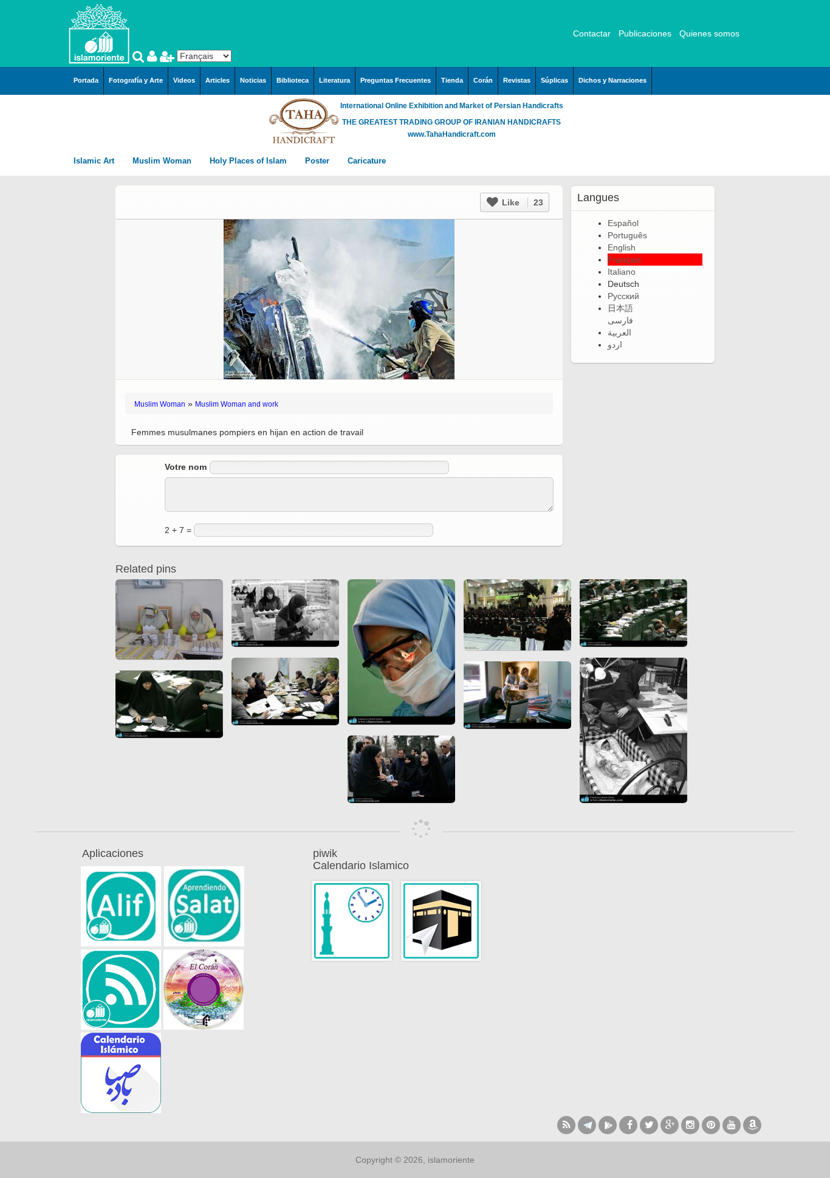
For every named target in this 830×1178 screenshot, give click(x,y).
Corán (483, 80)
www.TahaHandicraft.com (452, 134)
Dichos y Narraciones (612, 80)
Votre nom (186, 467)
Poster (318, 160)
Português (627, 235)
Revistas (516, 80)
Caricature (367, 160)
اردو (615, 345)
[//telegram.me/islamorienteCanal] (587, 1125)
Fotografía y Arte (136, 80)
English (622, 247)
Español (623, 223)
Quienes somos (709, 33)
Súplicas (554, 80)
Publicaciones (645, 33)
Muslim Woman (163, 160)
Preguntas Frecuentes (395, 80)
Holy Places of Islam (249, 160)
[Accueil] (99, 33)
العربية (619, 332)
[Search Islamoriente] (139, 58)
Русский (623, 296)
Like (521, 202)
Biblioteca (292, 80)
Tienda (452, 80)
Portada (86, 80)
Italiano (622, 272)
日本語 (620, 308)
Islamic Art (95, 160)
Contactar (592, 33)
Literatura (334, 80)
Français (624, 259)
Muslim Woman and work (236, 404)
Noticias (253, 80)
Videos (184, 80)
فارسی (620, 320)
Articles (217, 80)
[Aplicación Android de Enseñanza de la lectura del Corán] (121, 906)
